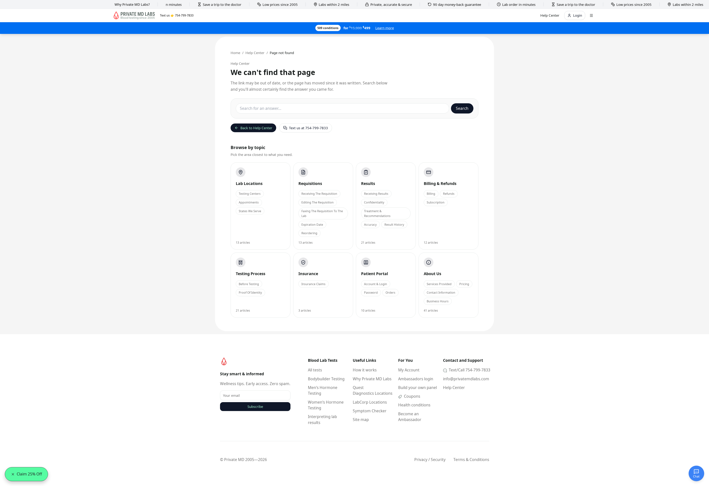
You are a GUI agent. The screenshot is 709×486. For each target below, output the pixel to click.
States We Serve (250, 211)
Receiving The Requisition (319, 194)
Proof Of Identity (250, 292)
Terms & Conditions (471, 459)
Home (235, 52)
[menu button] (591, 15)
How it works (365, 370)
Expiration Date (312, 225)
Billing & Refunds (440, 183)
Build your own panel (417, 387)
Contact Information (441, 292)
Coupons (411, 396)
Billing (431, 194)
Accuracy (370, 225)
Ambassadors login (415, 378)
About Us (432, 273)
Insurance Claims (313, 284)
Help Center (255, 52)
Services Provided (439, 284)
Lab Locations (249, 183)
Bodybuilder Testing (326, 378)
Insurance (308, 273)
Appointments (249, 202)
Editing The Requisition (317, 202)
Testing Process (250, 273)
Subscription (435, 202)
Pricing (464, 284)
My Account (408, 370)
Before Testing (249, 284)
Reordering (309, 233)
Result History (394, 225)
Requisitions (310, 183)
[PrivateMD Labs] (224, 361)
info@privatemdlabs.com (466, 378)
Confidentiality (374, 202)
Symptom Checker (369, 410)
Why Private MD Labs (372, 378)
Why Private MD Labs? (132, 4)
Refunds (449, 194)
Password (371, 292)
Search (462, 108)
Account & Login (375, 284)
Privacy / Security (430, 459)
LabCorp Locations (370, 402)
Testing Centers (250, 194)
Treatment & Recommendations (377, 213)
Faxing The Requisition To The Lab (322, 213)
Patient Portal (374, 273)
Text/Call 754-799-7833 (469, 370)
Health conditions (414, 404)
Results (368, 183)
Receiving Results (376, 194)
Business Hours (438, 301)
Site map (361, 419)
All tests (315, 370)
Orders (390, 292)
